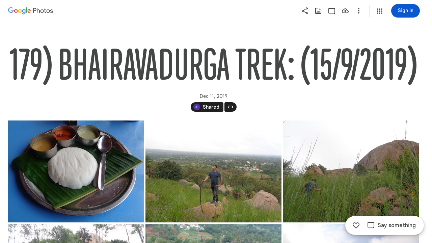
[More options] (359, 11)
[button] (379, 11)
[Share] (305, 11)
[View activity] (332, 11)
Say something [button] (397, 225)
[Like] (356, 225)
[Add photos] (318, 11)
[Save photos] (345, 11)
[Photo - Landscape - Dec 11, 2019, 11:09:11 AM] (76, 171)
